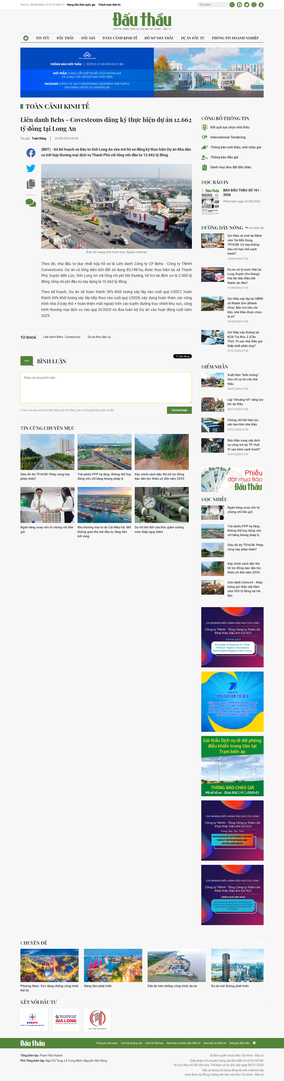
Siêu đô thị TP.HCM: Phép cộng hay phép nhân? (45, 476)
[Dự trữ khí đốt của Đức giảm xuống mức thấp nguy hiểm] (162, 505)
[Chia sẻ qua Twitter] (31, 168)
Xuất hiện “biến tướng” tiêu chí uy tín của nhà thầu (243, 379)
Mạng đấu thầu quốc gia (81, 4)
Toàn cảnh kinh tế (119, 38)
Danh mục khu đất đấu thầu (230, 167)
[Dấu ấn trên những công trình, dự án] (177, 965)
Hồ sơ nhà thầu (159, 38)
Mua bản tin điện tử (215, 1043)
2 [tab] (251, 943)
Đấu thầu (65, 38)
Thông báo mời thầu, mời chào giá (235, 147)
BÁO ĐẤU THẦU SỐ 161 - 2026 (242, 192)
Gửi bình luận (179, 410)
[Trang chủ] (25, 38)
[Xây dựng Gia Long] (66, 1020)
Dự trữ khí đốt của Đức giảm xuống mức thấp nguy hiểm (159, 529)
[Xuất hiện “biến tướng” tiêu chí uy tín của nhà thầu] (212, 380)
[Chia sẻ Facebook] (239, 4)
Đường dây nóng (222, 227)
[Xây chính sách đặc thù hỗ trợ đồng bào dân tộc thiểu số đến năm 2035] (162, 452)
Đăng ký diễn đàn (239, 1043)
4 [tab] (258, 943)
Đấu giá (88, 38)
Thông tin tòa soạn (107, 1043)
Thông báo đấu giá (224, 157)
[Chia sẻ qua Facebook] (31, 153)
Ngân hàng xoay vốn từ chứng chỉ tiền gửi (46, 529)
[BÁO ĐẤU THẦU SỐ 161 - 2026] (210, 202)
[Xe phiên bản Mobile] (254, 4)
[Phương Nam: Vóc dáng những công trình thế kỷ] (49, 965)
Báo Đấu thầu (142, 21)
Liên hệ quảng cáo (131, 1043)
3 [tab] (254, 943)
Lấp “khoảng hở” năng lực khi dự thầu (245, 402)
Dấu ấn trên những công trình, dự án (172, 986)
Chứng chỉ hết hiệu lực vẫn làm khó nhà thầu (243, 422)
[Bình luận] (31, 199)
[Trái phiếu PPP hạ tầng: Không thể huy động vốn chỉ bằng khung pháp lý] (105, 452)
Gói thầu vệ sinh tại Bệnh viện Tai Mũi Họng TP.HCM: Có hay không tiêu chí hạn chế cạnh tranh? (244, 244)
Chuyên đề (33, 943)
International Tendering (228, 137)
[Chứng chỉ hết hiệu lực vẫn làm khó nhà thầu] (212, 425)
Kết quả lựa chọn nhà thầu (229, 127)
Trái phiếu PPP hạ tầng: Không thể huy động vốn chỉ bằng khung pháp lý (104, 476)
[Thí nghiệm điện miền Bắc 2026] (32, 1020)
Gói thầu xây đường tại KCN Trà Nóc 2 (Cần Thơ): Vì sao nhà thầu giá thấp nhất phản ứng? (244, 338)
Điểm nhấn (214, 367)
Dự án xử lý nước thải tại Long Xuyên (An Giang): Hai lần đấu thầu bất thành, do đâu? (244, 276)
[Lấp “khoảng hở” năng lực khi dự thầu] (212, 404)
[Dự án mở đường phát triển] (240, 965)
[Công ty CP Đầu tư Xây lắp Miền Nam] (97, 1020)
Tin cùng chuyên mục (47, 428)
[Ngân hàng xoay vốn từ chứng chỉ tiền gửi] (47, 505)
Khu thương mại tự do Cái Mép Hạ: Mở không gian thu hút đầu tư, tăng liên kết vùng (104, 531)
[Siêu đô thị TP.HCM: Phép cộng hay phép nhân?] (47, 452)
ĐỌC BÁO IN (214, 182)
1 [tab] (248, 943)
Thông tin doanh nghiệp (235, 38)
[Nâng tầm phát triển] (113, 965)
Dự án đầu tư (193, 38)
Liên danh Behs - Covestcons (61, 337)
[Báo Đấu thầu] (32, 1043)
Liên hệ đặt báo (154, 1043)
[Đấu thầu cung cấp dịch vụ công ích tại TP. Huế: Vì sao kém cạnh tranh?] (212, 445)
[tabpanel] (49, 971)
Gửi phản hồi (256, 227)
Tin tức (43, 38)
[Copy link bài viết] (31, 184)
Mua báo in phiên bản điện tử (183, 1043)
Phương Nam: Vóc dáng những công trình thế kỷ (49, 988)
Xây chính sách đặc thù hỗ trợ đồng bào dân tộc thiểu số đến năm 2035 (159, 476)
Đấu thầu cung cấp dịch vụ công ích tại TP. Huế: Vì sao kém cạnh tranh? (243, 445)
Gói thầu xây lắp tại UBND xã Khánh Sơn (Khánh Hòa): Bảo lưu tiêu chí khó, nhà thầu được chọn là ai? (245, 307)
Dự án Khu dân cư (99, 337)
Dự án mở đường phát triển (230, 986)
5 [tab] (262, 943)
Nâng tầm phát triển (98, 986)
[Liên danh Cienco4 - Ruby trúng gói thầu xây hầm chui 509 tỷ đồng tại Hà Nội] (212, 587)
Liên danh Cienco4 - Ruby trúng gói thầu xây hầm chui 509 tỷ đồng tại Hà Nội (245, 589)
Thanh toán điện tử (109, 4)
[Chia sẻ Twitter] (246, 4)
